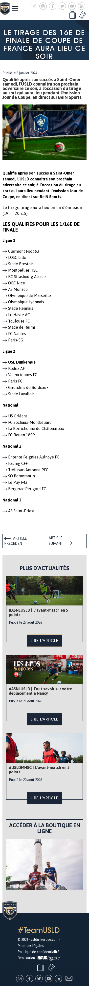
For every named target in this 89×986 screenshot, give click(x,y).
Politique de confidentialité (38, 952)
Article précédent (15, 541)
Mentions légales (31, 946)
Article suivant (56, 541)
